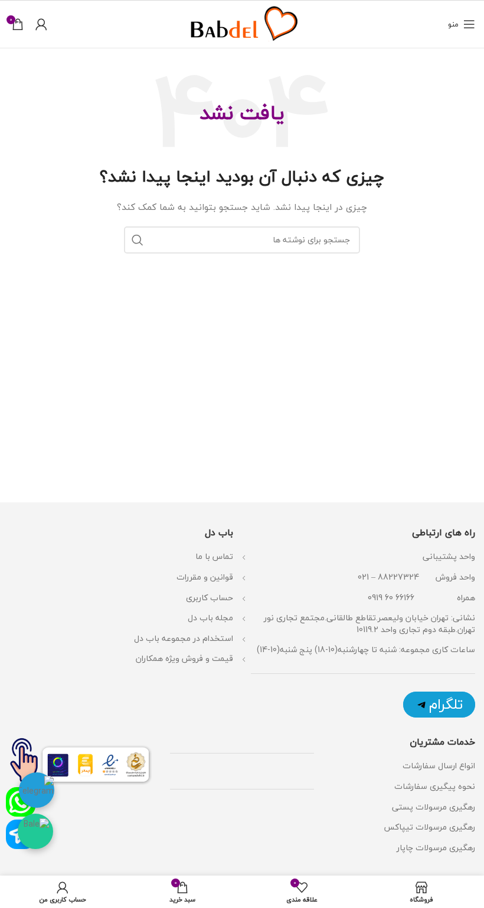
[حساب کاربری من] (41, 24)
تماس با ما (214, 556)
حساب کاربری (209, 597)
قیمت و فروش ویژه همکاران (184, 658)
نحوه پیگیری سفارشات (434, 786)
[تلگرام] (439, 705)
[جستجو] (137, 240)
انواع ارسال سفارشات (437, 765)
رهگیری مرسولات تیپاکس (429, 827)
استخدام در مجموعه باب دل (183, 638)
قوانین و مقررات (204, 577)
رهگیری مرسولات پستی (433, 807)
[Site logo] (242, 22)
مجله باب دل (210, 617)
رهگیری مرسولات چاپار (436, 847)
